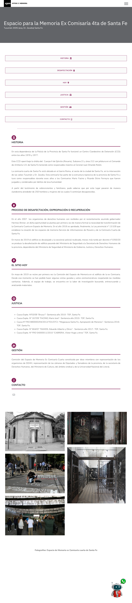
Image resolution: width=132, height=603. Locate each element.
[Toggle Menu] (126, 4)
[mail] (14, 394)
